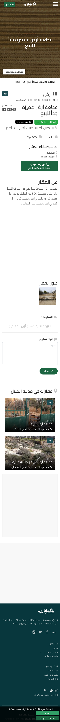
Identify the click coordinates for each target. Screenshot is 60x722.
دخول (55, 648)
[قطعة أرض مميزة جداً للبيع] (47, 296)
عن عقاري (53, 643)
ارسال (47, 371)
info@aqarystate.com (44, 695)
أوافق (47, 713)
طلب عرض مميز (51, 675)
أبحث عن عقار (52, 666)
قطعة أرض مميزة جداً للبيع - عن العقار (35, 81)
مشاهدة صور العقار (14, 72)
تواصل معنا (53, 679)
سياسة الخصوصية (47, 718)
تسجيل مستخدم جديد (48, 652)
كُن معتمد (53, 670)
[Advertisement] (30, 241)
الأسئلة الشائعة (51, 656)
